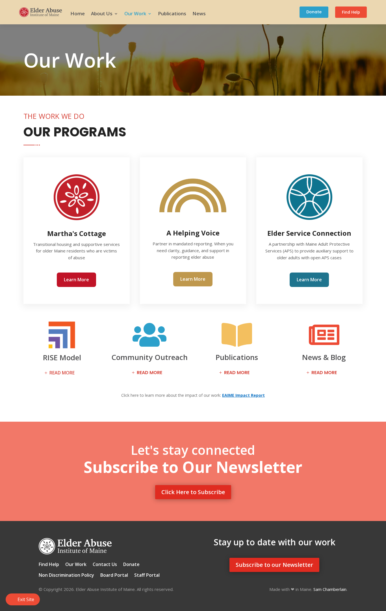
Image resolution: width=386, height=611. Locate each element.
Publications (172, 13)
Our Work (135, 13)
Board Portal (114, 575)
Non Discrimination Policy (66, 575)
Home (77, 13)
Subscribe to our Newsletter (274, 565)
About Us (101, 13)
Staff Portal (147, 575)
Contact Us (105, 564)
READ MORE (62, 373)
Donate (314, 12)
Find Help (351, 12)
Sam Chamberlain (329, 589)
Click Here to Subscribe (193, 492)
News (199, 13)
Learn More (76, 279)
